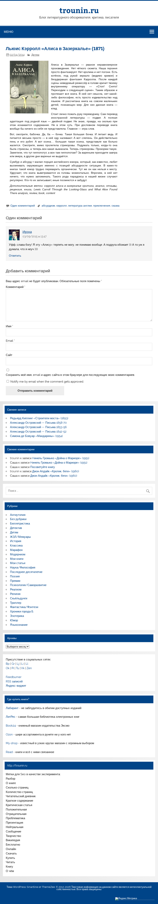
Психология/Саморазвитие (28, 585)
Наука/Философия (22, 567)
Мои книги (16, 559)
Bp (7, 663)
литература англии (80, 205)
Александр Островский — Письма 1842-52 (38, 431)
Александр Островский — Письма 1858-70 (38, 422)
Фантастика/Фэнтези (24, 607)
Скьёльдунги (18, 598)
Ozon (9, 734)
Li (22, 663)
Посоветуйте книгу (42, 467)
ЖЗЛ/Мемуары (20, 537)
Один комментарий (22, 205)
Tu (17, 668)
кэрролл (61, 205)
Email (10, 340)
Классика (16, 545)
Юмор (14, 620)
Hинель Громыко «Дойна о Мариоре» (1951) (60, 458)
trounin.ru (79, 10)
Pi (13, 668)
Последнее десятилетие (26, 572)
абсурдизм (48, 205)
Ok (7, 668)
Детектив (16, 528)
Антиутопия (17, 515)
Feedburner (13, 677)
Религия (15, 594)
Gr (13, 663)
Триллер (15, 603)
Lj (18, 663)
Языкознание (19, 625)
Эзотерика (17, 616)
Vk (22, 668)
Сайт (9, 355)
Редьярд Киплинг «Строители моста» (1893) (39, 418)
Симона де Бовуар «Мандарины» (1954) (36, 436)
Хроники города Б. (22, 611)
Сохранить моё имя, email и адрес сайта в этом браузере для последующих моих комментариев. (70, 375)
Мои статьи (17, 563)
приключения (101, 205)
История (15, 541)
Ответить (15, 255)
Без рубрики (18, 519)
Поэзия (15, 576)
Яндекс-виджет (16, 685)
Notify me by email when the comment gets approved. (47, 381)
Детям (35, 54)
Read (9, 752)
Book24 (11, 725)
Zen (29, 668)
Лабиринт (12, 708)
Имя (9, 326)
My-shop (12, 743)
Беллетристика (20, 523)
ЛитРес (10, 716)
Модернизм (17, 554)
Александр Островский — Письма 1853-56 (38, 427)
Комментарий (15, 287)
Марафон (16, 550)
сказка (115, 205)
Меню (8, 32)
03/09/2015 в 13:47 (34, 236)
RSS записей (14, 681)
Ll (27, 663)
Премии (15, 581)
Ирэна (27, 232)
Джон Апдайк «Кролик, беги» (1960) (55, 471)
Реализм (15, 589)
